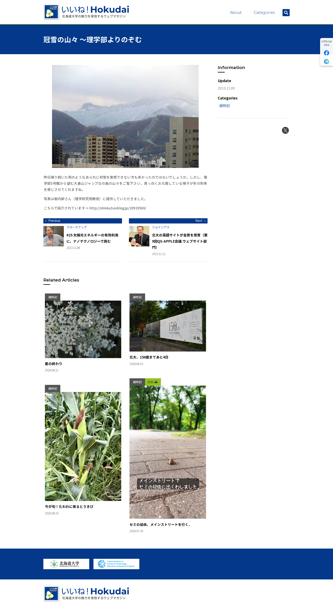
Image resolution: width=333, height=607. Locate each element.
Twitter (285, 130)
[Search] (286, 12)
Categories (264, 12)
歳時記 (224, 106)
